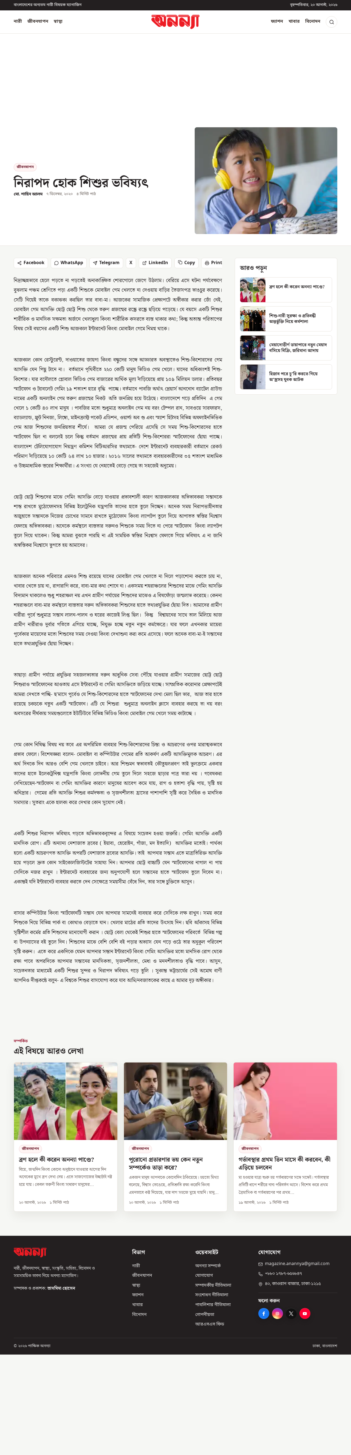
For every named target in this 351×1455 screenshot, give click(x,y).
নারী (18, 22)
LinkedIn (158, 263)
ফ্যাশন (277, 22)
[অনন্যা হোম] (175, 22)
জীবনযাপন (37, 22)
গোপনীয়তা (204, 1315)
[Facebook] (263, 1313)
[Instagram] (277, 1313)
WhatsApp (72, 263)
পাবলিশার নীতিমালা (213, 1305)
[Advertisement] (175, 86)
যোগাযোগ (204, 1276)
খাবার (294, 22)
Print (216, 263)
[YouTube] (304, 1313)
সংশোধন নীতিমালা (211, 1295)
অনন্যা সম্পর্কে (208, 1266)
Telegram (109, 263)
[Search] (331, 22)
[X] (291, 1313)
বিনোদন (312, 22)
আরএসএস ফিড (209, 1324)
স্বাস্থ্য (58, 22)
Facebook (34, 263)
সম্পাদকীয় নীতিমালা (213, 1286)
